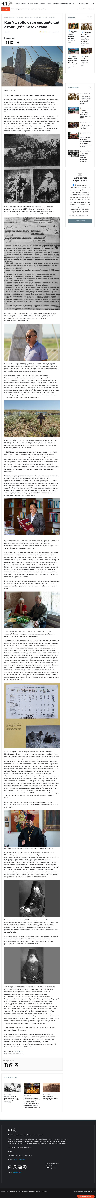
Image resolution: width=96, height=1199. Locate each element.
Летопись (42, 3)
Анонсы (23, 3)
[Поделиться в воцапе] (12, 42)
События (30, 3)
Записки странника (65, 3)
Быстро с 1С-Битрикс (85, 1196)
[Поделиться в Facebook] (6, 42)
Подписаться (84, 3)
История (55, 3)
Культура (49, 3)
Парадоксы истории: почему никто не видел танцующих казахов (85, 99)
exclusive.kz (18, 1051)
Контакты (91, 9)
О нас (84, 9)
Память (36, 3)
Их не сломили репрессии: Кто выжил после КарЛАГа (50, 1098)
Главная (17, 3)
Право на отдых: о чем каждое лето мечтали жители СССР (72, 60)
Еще (74, 3)
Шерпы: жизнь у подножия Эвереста (86, 126)
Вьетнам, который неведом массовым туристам (25, 9)
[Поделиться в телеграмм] (17, 42)
